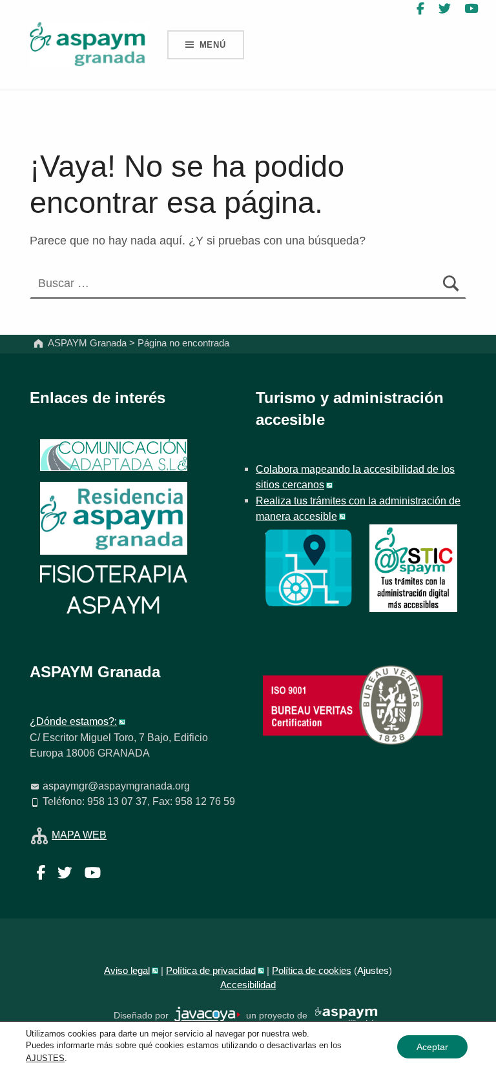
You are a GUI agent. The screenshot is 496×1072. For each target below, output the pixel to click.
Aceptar (432, 1047)
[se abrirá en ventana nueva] (207, 1015)
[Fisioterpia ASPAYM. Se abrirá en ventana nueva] (113, 591)
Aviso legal (127, 971)
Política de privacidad (211, 971)
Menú (213, 45)
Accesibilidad (248, 985)
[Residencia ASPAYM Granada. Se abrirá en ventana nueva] (113, 455)
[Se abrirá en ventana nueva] (309, 567)
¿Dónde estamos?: (73, 721)
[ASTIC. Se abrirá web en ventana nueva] (413, 567)
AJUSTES (45, 1058)
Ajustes (373, 971)
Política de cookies (311, 971)
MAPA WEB (79, 834)
